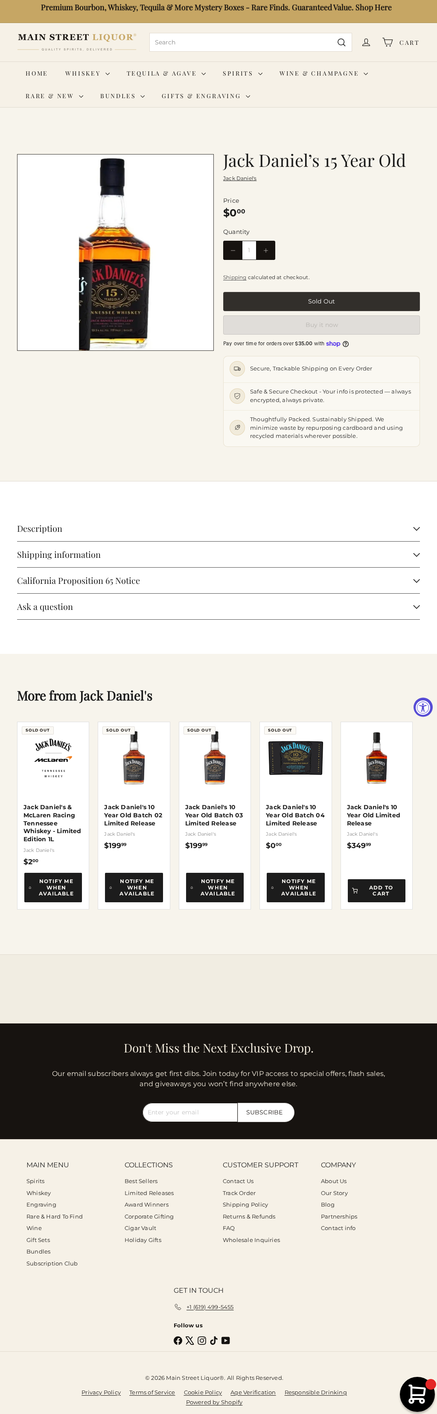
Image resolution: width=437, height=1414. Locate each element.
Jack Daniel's (116, 695)
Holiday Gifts (143, 1239)
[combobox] (250, 42)
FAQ (229, 1227)
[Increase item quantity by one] (265, 250)
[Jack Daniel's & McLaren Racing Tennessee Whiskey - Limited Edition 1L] (53, 794)
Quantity (236, 232)
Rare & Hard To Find (54, 1216)
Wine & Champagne (321, 73)
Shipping (235, 277)
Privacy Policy (101, 1392)
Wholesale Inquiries (251, 1239)
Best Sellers (141, 1181)
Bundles (119, 96)
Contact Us (238, 1181)
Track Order (239, 1193)
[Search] (341, 42)
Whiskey (84, 73)
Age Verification (253, 1392)
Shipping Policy (245, 1204)
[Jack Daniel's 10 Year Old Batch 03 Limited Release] (215, 786)
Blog (328, 1204)
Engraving (41, 1204)
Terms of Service (152, 1392)
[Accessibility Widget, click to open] (423, 707)
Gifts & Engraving (202, 96)
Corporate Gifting (149, 1216)
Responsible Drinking (316, 1392)
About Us (334, 1181)
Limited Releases (149, 1193)
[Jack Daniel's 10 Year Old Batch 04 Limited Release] (295, 786)
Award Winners (147, 1204)
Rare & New (51, 96)
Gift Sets (38, 1239)
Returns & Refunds (249, 1216)
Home (37, 73)
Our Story (334, 1193)
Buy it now (322, 325)
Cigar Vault (140, 1227)
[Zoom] (115, 252)
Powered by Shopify (214, 1402)
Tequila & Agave (163, 73)
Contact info (338, 1227)
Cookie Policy (203, 1392)
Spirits (239, 73)
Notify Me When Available (56, 887)
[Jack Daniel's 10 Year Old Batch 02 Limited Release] (133, 786)
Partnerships (339, 1216)
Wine (34, 1227)
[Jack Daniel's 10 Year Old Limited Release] (376, 786)
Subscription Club (52, 1263)
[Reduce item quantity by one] (232, 250)
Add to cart (381, 890)
